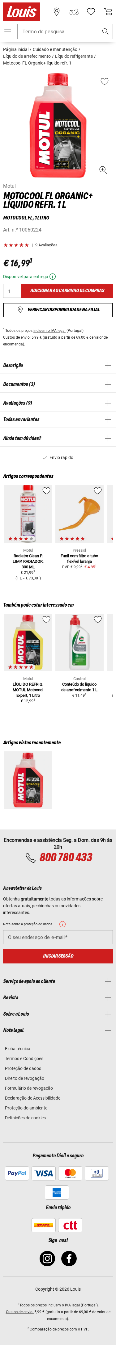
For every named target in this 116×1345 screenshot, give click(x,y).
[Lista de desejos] (91, 11)
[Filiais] (56, 11)
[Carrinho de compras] (108, 11)
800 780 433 (65, 858)
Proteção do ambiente (26, 1107)
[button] (105, 31)
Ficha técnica (17, 1048)
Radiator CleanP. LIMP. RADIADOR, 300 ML (28, 561)
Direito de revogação (24, 1078)
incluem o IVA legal (49, 330)
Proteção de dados (23, 1068)
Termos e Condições (24, 1058)
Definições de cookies (25, 1117)
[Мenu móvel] (7, 31)
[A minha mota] (74, 11)
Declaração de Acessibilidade (32, 1098)
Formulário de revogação (29, 1088)
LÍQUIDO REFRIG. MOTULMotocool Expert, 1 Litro (28, 690)
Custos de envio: (17, 337)
